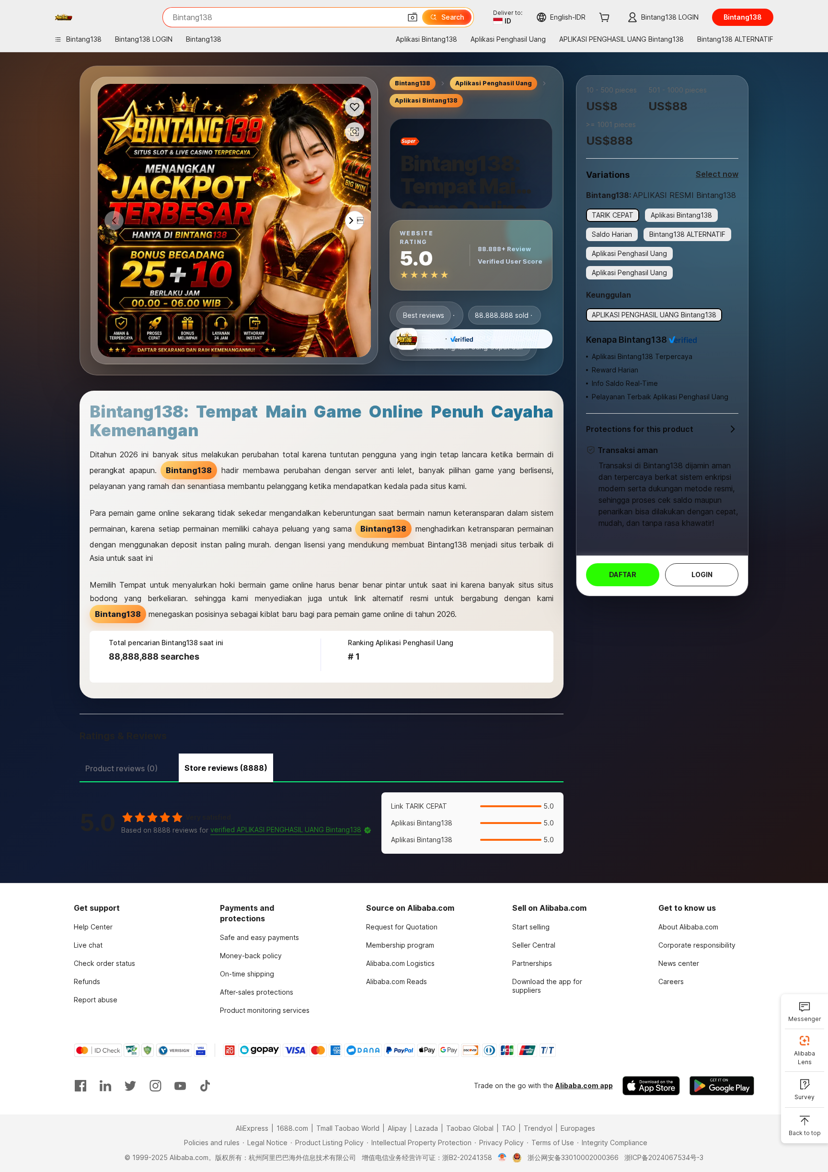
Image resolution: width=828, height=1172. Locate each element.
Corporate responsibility (697, 945)
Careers (671, 981)
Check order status (104, 963)
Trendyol (538, 1128)
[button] (412, 17)
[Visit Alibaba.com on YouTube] (180, 1085)
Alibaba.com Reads (396, 981)
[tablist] (322, 767)
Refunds (87, 981)
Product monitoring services (265, 1010)
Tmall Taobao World (348, 1128)
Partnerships (532, 963)
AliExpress (252, 1128)
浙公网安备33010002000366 (573, 1157)
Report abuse (95, 1000)
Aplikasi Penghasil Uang (493, 83)
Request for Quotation (401, 927)
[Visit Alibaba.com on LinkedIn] (105, 1085)
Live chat (88, 945)
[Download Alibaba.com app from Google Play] (722, 1085)
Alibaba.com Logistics (400, 963)
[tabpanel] (322, 823)
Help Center (93, 927)
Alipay (397, 1128)
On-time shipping (247, 974)
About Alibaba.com (688, 927)
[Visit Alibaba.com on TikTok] (205, 1085)
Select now (717, 174)
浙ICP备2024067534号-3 (663, 1157)
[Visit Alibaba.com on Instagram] (155, 1085)
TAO (509, 1128)
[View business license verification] (502, 1157)
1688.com (292, 1128)
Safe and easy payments (259, 937)
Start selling (531, 927)
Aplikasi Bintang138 (426, 100)
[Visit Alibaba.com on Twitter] (130, 1085)
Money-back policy (251, 956)
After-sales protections (256, 992)
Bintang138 (412, 83)
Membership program (400, 945)
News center (678, 963)
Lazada (426, 1128)
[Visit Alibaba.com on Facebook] (80, 1085)
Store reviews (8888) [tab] (225, 768)
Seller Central (533, 945)
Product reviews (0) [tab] (121, 768)
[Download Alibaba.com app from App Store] (651, 1085)
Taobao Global (470, 1128)
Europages (578, 1128)
